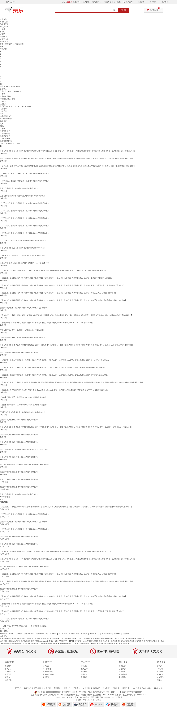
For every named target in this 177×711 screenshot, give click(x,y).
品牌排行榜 (4, 24)
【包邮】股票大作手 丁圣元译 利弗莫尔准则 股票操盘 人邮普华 (23, 397)
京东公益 (135, 688)
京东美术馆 (4, 39)
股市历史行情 (107, 634)
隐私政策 (126, 688)
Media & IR (158, 688)
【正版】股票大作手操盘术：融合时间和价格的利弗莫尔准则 (22, 255)
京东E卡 (160, 674)
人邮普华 (3, 109)
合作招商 (47, 688)
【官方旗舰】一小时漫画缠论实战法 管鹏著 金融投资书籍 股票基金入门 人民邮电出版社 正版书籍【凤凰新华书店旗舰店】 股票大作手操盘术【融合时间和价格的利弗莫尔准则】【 (66, 315)
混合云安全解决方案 (110, 641)
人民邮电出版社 (6, 96)
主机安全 (79, 641)
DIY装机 (160, 669)
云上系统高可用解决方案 (106, 644)
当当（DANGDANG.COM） (10, 86)
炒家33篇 (117, 634)
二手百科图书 (5, 131)
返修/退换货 (123, 674)
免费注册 (76, 2)
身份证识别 (148, 641)
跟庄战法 (53, 634)
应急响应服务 (26, 641)
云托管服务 (94, 641)
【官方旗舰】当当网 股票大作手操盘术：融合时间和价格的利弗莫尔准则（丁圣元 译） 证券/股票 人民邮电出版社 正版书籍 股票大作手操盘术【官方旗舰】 (57, 278)
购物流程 (8, 666)
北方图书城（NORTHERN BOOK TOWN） (16, 106)
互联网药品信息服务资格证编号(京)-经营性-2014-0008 (99, 692)
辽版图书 (3, 104)
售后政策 (122, 666)
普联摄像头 (4, 27)
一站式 (161, 641)
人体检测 (86, 641)
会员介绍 (8, 669)
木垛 (1, 114)
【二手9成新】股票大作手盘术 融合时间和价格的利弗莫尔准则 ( (23, 241)
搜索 (123, 10)
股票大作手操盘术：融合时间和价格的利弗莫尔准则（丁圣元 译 (23, 308)
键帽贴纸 (3, 37)
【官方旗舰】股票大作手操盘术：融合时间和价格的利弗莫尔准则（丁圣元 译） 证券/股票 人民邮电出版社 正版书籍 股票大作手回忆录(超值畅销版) (54, 375)
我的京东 (95, 2)
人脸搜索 (126, 644)
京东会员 (107, 2)
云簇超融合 (84, 644)
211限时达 (47, 669)
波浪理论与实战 (42, 634)
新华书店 (3, 89)
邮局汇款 (84, 674)
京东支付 (91, 700)
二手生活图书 (5, 139)
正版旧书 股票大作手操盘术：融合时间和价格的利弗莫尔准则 (22, 412)
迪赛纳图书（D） (6, 116)
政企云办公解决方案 (54, 641)
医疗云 (64, 641)
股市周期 (84, 634)
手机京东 (129, 2)
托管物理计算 (19, 644)
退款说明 (122, 672)
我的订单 (86, 2)
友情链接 (86, 688)
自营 (1, 499)
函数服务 (155, 641)
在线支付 (84, 669)
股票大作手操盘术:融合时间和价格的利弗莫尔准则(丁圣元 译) (22, 248)
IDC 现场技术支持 (13, 641)
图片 (78, 644)
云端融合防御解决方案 (68, 644)
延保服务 (160, 672)
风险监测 (116, 688)
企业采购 (117, 2)
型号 (43, 644)
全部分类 (3, 19)
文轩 (1, 84)
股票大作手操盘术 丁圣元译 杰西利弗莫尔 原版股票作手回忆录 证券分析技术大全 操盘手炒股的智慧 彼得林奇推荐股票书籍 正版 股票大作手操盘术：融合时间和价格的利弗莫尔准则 (66, 158)
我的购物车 (154, 10)
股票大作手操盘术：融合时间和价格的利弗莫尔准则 (19, 188)
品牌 (40, 644)
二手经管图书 (5, 136)
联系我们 (27, 688)
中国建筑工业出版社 (7, 99)
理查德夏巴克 (74, 634)
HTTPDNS (72, 641)
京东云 (98, 700)
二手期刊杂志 (5, 134)
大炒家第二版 (95, 634)
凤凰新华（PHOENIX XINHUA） (12, 91)
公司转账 (84, 677)
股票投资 (8, 44)
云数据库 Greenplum (39, 641)
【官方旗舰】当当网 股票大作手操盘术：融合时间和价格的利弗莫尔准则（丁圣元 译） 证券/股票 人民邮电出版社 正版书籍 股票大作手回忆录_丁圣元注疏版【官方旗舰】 (62, 285)
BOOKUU (3, 101)
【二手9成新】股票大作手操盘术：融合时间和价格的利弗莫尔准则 (24, 173)
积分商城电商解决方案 (126, 641)
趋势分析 (126, 634)
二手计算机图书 (6, 141)
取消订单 (122, 677)
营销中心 (67, 688)
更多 (1, 124)
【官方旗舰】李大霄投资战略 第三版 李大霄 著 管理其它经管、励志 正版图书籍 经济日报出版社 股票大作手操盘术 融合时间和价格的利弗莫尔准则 (54, 390)
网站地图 (118, 644)
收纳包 (2, 32)
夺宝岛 (159, 666)
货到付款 (84, 666)
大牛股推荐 (62, 634)
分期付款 (84, 672)
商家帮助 (57, 688)
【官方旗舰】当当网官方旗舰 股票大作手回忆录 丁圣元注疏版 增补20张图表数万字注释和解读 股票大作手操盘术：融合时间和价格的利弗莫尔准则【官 (55, 270)
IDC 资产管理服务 (31, 644)
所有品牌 (3, 49)
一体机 (2, 29)
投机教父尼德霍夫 (15, 634)
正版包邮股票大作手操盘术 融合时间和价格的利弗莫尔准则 (22, 330)
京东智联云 (139, 641)
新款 (100, 641)
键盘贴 (2, 34)
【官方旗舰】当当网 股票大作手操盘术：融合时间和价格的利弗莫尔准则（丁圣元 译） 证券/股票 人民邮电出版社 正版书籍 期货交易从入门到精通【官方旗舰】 (58, 293)
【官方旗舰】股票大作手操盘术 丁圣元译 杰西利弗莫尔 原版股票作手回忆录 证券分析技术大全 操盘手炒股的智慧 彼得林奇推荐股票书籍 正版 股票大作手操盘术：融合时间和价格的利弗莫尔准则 (71, 382)
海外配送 (46, 677)
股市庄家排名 (29, 634)
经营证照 (119, 697)
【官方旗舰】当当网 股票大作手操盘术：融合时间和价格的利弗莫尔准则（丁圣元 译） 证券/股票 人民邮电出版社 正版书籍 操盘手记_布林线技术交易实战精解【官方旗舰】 (63, 300)
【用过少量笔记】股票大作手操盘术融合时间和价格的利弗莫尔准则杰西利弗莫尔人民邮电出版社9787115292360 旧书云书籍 (46, 323)
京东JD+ (160, 680)
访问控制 (3, 641)
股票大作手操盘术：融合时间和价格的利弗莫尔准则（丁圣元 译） (24, 450)
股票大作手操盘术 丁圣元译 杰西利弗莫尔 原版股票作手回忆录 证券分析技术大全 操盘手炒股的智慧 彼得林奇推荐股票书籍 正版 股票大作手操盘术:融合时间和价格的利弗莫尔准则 (66, 427)
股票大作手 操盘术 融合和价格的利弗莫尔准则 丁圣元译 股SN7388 (24, 263)
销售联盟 (96, 688)
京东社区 (106, 688)
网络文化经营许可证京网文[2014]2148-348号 (97, 695)
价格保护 (122, 669)
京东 (23, 11)
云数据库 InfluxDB (52, 644)
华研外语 (3, 121)
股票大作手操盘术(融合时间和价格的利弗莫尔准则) (19, 352)
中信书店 (3, 111)
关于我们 (18, 688)
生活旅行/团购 (10, 672)
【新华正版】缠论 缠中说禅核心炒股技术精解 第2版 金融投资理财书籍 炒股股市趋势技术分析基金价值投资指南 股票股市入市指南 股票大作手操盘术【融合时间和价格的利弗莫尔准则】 (68, 166)
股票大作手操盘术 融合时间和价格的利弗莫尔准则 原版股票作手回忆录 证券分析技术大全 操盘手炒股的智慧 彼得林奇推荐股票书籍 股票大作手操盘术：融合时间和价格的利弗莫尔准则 (67, 151)
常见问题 (8, 674)
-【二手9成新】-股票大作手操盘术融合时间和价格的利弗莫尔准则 (24, 464)
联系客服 (8, 680)
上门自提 (46, 666)
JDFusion (92, 644)
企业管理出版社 (6, 119)
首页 (1, 44)
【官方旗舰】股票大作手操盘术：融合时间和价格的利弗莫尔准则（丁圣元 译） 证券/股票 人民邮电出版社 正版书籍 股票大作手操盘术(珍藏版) (52, 367)
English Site (146, 688)
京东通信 (160, 677)
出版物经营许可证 (72, 695)
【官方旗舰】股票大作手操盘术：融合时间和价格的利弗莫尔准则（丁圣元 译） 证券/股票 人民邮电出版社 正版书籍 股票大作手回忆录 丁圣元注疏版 (54, 360)
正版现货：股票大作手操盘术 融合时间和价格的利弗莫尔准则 (22, 196)
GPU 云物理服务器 (7, 644)
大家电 (7, 677)
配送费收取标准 (48, 674)
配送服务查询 (48, 672)
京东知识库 (4, 22)
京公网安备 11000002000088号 (49, 692)
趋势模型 (3, 634)
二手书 (2, 94)
